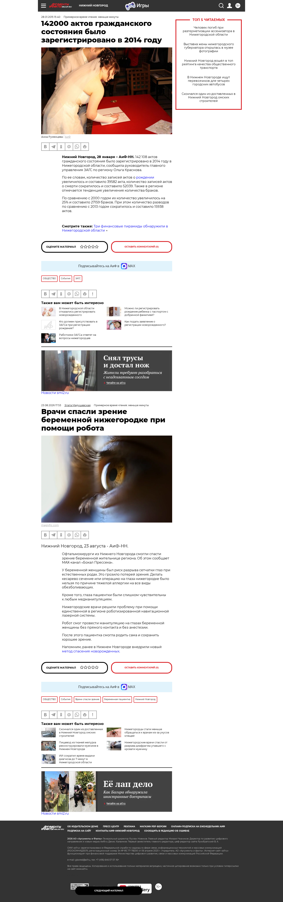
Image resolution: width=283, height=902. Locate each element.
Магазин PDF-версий (153, 826)
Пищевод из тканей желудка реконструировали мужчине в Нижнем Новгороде (78, 746)
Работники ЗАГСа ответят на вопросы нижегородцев (77, 336)
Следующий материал (108, 890)
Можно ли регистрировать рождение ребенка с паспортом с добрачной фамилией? (146, 311)
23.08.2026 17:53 (51, 405)
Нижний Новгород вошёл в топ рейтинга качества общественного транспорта (209, 64)
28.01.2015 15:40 (50, 16)
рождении (145, 177)
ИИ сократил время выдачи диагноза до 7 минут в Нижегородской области (77, 759)
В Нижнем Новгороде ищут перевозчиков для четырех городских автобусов (208, 81)
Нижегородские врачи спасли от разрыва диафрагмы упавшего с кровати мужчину (146, 746)
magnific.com (50, 525)
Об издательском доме (82, 826)
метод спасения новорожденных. (91, 651)
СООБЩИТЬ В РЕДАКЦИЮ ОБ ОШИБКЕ (166, 831)
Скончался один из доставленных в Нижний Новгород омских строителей (209, 97)
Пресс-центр (111, 826)
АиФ (68, 136)
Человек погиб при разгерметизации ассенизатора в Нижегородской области (209, 31)
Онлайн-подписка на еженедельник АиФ (198, 826)
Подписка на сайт (79, 831)
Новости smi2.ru (55, 393)
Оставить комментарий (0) (142, 246)
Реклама (129, 826)
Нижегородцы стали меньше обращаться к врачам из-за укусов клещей (147, 732)
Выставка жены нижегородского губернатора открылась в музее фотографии (209, 47)
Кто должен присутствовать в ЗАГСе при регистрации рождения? (78, 325)
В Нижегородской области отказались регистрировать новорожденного (77, 311)
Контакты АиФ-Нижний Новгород (117, 831)
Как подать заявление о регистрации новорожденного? (145, 323)
